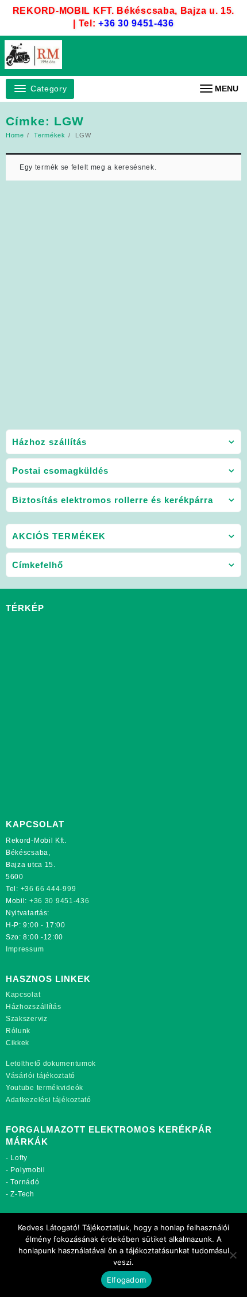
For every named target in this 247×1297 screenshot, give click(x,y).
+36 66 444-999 (48, 889)
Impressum (25, 949)
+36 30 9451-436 (136, 23)
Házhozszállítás (33, 1007)
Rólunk (18, 1031)
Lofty (19, 1158)
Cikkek (17, 1043)
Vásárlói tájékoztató (40, 1076)
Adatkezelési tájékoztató (48, 1100)
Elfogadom (126, 1279)
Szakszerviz (27, 1019)
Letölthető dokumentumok (51, 1064)
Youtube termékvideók (44, 1088)
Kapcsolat (23, 995)
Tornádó (24, 1182)
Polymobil (27, 1170)
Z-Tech (22, 1194)
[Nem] (232, 1255)
